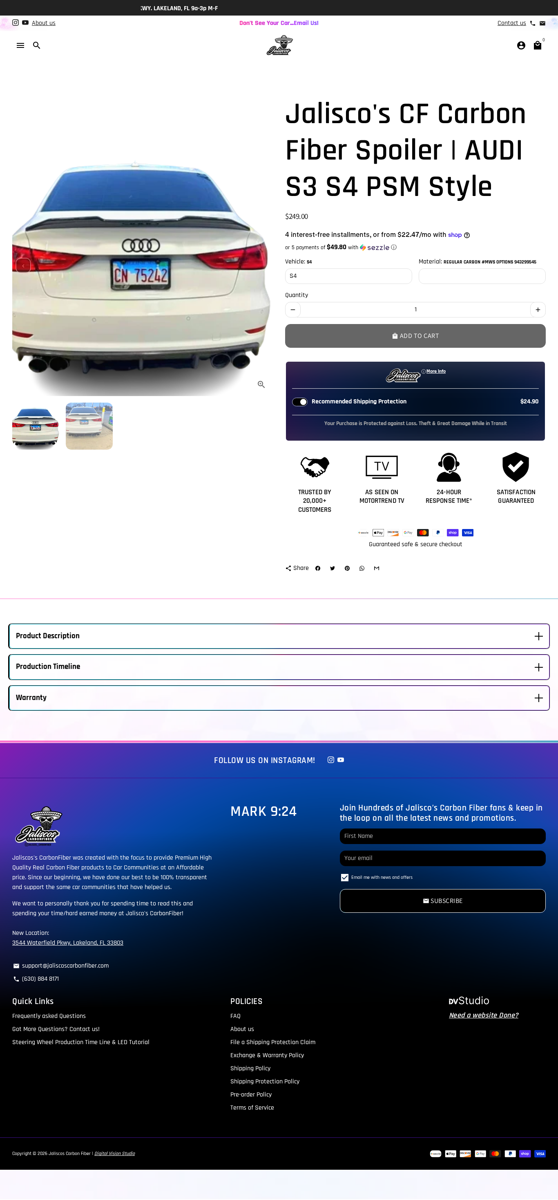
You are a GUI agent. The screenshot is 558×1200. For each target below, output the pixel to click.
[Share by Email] (376, 568)
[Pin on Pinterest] (347, 568)
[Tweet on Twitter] (332, 568)
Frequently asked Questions (49, 1016)
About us (44, 23)
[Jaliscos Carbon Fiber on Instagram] (15, 23)
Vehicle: (298, 261)
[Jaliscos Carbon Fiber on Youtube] (25, 23)
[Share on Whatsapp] (362, 568)
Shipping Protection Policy (264, 1081)
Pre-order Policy (251, 1094)
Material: (477, 261)
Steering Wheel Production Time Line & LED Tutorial (81, 1042)
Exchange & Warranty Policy (267, 1055)
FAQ (235, 1016)
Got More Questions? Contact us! (56, 1029)
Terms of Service (252, 1107)
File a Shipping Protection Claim (272, 1042)
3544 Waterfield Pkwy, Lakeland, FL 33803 (67, 943)
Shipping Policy (250, 1068)
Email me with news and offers (382, 877)
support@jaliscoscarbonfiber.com (61, 965)
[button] (415, 247)
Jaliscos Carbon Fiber (70, 1153)
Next (262, 265)
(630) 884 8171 (36, 979)
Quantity (296, 295)
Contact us (512, 23)
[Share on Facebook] (318, 568)
